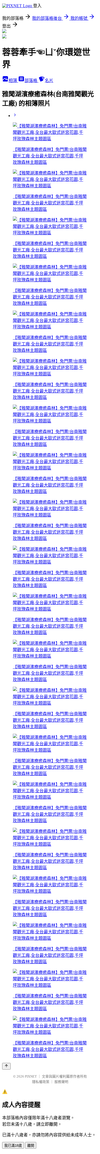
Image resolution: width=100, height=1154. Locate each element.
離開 (30, 1146)
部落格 (31, 80)
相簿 (13, 80)
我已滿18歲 (13, 1146)
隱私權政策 (40, 1082)
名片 (49, 80)
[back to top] (6, 1066)
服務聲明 (61, 1082)
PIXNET (31, 1076)
